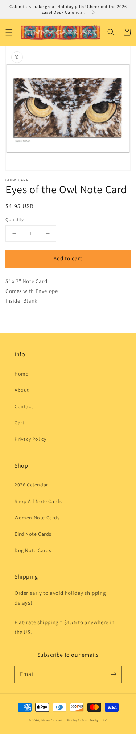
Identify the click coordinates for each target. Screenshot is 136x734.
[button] (9, 32)
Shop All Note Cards (38, 501)
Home (21, 373)
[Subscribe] (113, 674)
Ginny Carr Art (52, 720)
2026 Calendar (31, 484)
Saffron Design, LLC (92, 720)
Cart (19, 422)
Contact (24, 406)
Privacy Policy (30, 439)
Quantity (14, 219)
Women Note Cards (37, 517)
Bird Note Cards (33, 534)
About (22, 390)
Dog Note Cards (33, 550)
